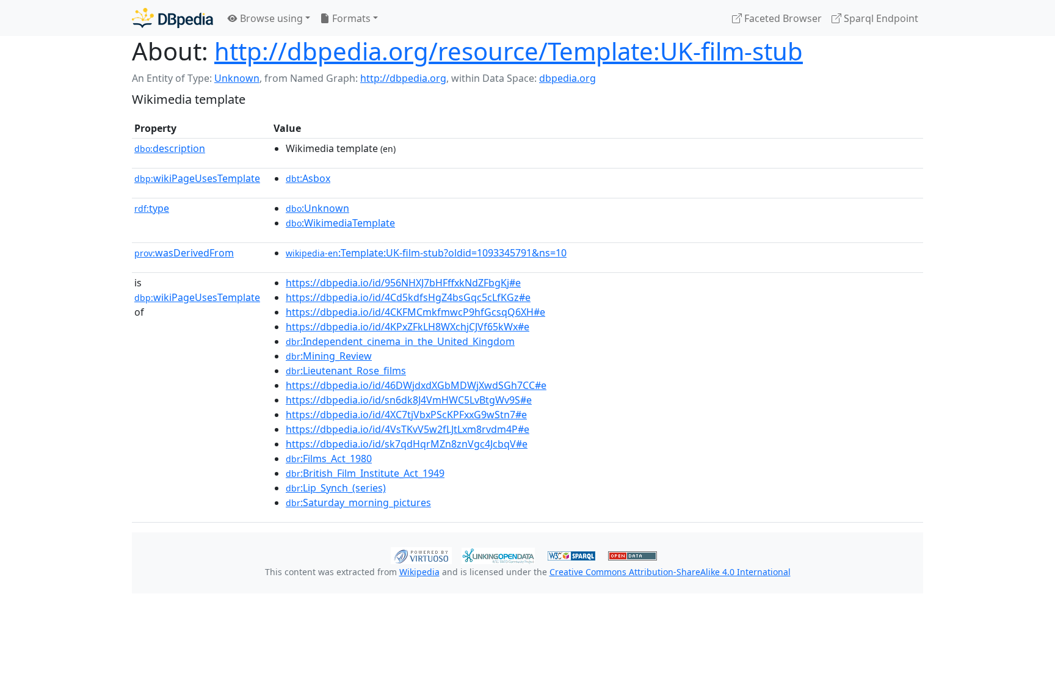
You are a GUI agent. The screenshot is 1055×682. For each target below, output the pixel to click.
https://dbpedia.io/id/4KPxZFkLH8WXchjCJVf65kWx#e (407, 326)
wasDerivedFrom (184, 252)
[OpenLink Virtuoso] (421, 554)
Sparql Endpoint (879, 18)
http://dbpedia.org (403, 78)
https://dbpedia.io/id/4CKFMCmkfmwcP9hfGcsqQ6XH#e (415, 312)
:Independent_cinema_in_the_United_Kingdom (400, 341)
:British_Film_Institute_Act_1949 (365, 473)
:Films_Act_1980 (329, 458)
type (151, 208)
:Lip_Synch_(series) (336, 488)
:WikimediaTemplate (340, 223)
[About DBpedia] (172, 18)
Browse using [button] (270, 18)
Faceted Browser (782, 18)
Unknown (236, 78)
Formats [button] (350, 18)
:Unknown (317, 208)
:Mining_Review (329, 356)
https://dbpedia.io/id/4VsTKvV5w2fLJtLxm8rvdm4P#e (407, 429)
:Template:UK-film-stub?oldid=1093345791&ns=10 (426, 252)
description (169, 148)
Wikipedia (419, 572)
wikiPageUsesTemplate (197, 178)
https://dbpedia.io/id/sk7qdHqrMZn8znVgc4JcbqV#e (407, 444)
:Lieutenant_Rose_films (346, 370)
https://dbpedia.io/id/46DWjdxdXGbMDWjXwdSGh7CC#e (416, 385)
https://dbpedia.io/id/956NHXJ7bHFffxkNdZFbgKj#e (403, 282)
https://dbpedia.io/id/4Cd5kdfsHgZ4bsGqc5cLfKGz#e (408, 297)
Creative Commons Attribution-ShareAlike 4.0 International (670, 572)
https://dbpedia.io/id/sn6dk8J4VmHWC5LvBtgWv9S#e (409, 400)
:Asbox (308, 178)
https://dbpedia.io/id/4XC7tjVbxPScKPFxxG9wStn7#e (406, 414)
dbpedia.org (567, 78)
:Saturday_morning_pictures (358, 502)
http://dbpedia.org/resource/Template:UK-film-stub (508, 51)
